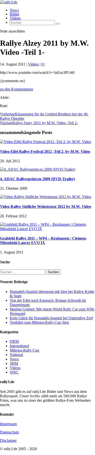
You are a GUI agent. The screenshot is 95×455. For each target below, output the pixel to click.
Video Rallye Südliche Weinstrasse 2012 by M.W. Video (45, 206)
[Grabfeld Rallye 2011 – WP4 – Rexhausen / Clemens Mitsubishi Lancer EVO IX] (47, 229)
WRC (14, 372)
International (19, 346)
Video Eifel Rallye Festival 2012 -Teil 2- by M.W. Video (45, 151)
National (16, 355)
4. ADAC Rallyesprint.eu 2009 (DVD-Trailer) (37, 179)
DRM (14, 341)
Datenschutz (9, 432)
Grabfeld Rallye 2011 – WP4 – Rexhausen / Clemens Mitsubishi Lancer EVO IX (43, 240)
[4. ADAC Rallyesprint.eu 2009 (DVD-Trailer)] (37, 169)
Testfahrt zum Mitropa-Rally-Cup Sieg (39, 322)
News (14, 10)
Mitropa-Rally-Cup (24, 350)
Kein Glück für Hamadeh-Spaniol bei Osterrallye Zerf (51, 318)
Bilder (14, 14)
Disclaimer (8, 440)
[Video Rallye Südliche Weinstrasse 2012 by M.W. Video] (45, 197)
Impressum (8, 424)
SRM (14, 363)
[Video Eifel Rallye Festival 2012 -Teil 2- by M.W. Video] (45, 142)
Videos (15, 18)
